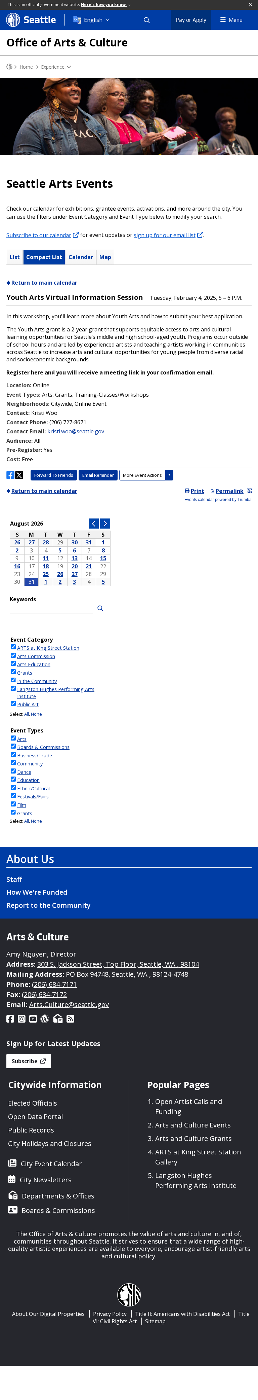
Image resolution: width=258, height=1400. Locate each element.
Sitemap (155, 1321)
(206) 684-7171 (54, 984)
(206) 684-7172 (44, 994)
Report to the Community (48, 905)
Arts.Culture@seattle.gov (69, 1004)
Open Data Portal (35, 1116)
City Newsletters (46, 1179)
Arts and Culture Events (193, 1124)
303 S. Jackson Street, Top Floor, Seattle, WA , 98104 (118, 964)
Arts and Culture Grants (193, 1138)
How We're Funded (37, 892)
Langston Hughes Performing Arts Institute (195, 1180)
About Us (30, 859)
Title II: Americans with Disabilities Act (182, 1314)
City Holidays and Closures (49, 1143)
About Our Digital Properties (48, 1314)
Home (26, 66)
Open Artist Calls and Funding (188, 1106)
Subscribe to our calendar (38, 235)
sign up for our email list (165, 235)
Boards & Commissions (58, 1210)
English (93, 20)
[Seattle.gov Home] (9, 67)
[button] (251, 5)
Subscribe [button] (25, 1061)
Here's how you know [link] (104, 4)
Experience (53, 66)
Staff (14, 879)
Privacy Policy (110, 1314)
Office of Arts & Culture (67, 42)
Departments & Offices (58, 1195)
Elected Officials (32, 1103)
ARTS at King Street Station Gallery (198, 1156)
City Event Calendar (51, 1163)
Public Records (31, 1130)
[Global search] (151, 20)
